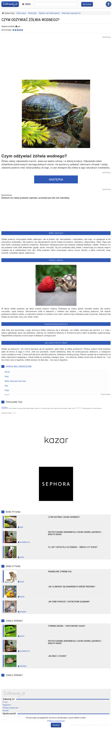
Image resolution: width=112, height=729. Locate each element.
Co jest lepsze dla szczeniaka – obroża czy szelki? (72, 547)
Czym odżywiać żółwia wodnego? (64, 517)
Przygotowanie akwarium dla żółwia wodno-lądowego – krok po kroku (75, 533)
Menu (27, 4)
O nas (5, 702)
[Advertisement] (56, 60)
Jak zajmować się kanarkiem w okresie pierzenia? (71, 586)
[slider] (17, 30)
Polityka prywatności (10, 707)
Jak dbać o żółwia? (57, 656)
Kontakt (6, 710)
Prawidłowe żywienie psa (60, 571)
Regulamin (7, 705)
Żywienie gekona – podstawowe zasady (66, 626)
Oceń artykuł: (6, 30)
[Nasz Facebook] (108, 4)
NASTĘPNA (56, 179)
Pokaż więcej (106, 394)
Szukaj (88, 4)
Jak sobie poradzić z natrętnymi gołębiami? (69, 601)
